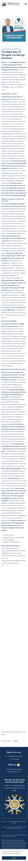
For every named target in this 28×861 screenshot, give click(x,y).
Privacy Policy (4, 821)
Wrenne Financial (10, 4)
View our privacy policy (14, 853)
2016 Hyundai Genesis (15, 260)
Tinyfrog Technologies (16, 828)
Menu (26, 3)
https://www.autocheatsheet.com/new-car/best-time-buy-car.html (14, 562)
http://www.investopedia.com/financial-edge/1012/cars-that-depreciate (14, 552)
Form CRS (23, 821)
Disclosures (14, 823)
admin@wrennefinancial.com (15, 756)
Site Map (18, 821)
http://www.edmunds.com (10, 548)
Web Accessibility (12, 821)
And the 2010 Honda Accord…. (16, 233)
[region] (14, 855)
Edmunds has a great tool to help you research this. (14, 220)
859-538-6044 (15, 759)
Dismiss (14, 858)
